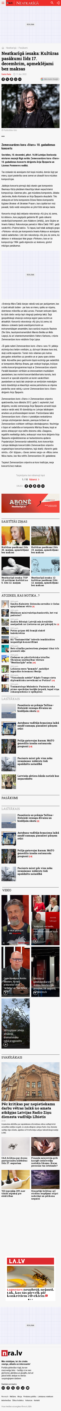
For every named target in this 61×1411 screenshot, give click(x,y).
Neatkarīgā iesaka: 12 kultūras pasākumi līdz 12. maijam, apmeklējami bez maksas (44, 581)
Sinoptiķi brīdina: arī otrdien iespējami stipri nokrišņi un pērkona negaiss (44, 1195)
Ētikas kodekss (18, 1400)
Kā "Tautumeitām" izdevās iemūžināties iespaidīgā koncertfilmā (32, 640)
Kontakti (37, 1400)
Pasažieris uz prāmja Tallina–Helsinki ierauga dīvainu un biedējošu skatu (35, 708)
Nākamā (33, 479)
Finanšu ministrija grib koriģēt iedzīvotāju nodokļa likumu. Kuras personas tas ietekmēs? (44, 1162)
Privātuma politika (29, 1397)
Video (6, 890)
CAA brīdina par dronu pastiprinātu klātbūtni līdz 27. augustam (14, 1161)
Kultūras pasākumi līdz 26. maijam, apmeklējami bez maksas (15, 550)
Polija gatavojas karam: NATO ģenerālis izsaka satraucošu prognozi (35, 743)
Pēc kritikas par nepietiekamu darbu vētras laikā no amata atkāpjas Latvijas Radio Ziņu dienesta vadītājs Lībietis (28, 1110)
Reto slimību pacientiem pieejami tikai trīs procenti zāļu (34, 649)
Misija (19, 1397)
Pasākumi (23, 47)
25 (34, 663)
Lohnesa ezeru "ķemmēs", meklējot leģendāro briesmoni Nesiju (29, 670)
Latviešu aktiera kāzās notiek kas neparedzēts (38, 777)
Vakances (28, 1400)
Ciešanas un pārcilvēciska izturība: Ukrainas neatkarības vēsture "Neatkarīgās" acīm (30, 660)
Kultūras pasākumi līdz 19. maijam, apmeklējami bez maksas (44, 550)
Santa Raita (6, 74)
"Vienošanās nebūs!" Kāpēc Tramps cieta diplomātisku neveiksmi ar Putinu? (33, 679)
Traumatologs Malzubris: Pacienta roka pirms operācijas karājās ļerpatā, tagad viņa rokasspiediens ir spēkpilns (34, 689)
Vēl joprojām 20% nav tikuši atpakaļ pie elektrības (13, 1194)
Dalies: (20, 486)
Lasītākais (10, 699)
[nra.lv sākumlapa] (10, 3)
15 (31, 746)
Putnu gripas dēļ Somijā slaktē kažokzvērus (27, 632)
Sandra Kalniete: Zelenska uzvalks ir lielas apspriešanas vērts (34, 605)
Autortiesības (6, 1400)
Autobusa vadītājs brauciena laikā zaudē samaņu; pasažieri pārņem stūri (38, 725)
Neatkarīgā (11, 47)
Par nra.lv (4, 1397)
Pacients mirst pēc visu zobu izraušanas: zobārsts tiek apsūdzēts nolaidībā (34, 761)
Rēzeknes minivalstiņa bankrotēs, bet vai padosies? (34, 614)
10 (53, 681)
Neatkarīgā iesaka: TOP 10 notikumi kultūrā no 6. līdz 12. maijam (14, 580)
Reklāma (13, 1397)
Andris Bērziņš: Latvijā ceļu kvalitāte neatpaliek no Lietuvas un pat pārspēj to (33, 623)
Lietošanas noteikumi (45, 1397)
